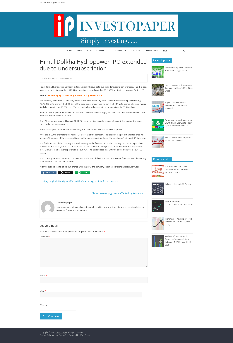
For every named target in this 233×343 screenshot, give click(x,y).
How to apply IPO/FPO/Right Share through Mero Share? (75, 95)
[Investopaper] (116, 13)
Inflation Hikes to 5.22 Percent (178, 184)
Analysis (100, 50)
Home (69, 50)
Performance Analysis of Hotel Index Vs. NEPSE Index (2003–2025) (178, 222)
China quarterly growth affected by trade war (120, 193)
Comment (45, 236)
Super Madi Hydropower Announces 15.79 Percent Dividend (176, 105)
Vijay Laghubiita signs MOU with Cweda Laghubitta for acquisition (80, 181)
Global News (151, 50)
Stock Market (119, 50)
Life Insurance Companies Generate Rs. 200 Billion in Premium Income (176, 169)
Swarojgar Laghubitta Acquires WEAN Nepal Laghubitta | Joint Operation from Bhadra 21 (178, 123)
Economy (135, 50)
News (79, 50)
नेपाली (165, 50)
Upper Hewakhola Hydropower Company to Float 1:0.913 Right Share (179, 88)
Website (43, 305)
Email (43, 290)
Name (43, 275)
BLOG (89, 50)
